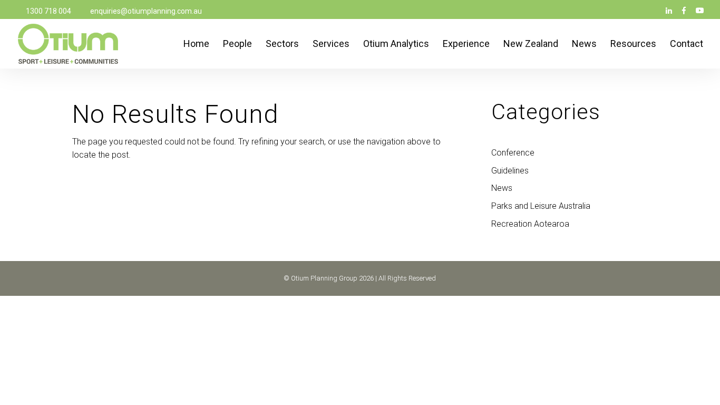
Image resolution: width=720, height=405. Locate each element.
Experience (466, 44)
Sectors (282, 44)
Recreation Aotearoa (530, 224)
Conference (512, 153)
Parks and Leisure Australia (540, 206)
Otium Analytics (396, 44)
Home (196, 44)
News (584, 44)
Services (331, 44)
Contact (686, 44)
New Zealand (530, 44)
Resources (633, 44)
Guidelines (510, 171)
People (237, 44)
